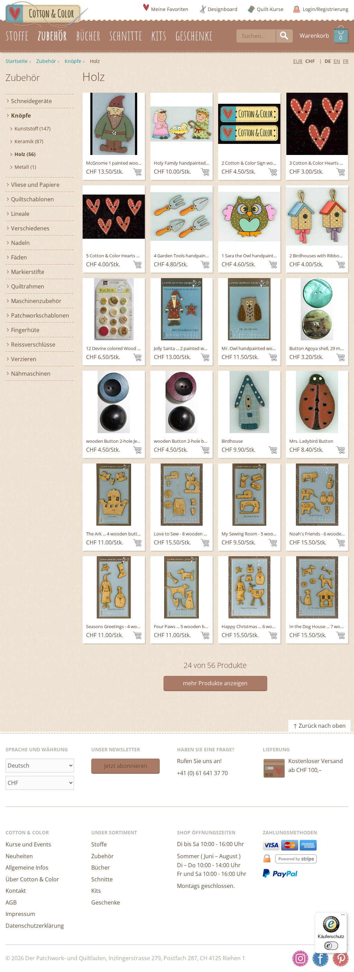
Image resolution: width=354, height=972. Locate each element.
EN (337, 61)
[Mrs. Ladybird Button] (317, 402)
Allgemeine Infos (27, 867)
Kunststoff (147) (32, 128)
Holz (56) (25, 154)
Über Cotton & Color (32, 879)
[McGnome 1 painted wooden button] (114, 124)
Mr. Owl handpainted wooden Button (260, 348)
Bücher (100, 867)
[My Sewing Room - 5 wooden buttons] (249, 495)
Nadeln (20, 243)
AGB (11, 902)
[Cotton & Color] (47, 14)
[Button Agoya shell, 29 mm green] (317, 309)
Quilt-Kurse (270, 9)
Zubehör (46, 61)
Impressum (20, 914)
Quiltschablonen (32, 199)
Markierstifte (27, 272)
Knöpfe (73, 61)
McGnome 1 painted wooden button (123, 163)
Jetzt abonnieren (125, 766)
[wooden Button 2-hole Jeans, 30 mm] (114, 402)
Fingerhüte (25, 330)
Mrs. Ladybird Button (311, 441)
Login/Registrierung (325, 9)
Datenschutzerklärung (35, 925)
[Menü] (343, 916)
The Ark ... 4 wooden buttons (115, 534)
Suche (284, 36)
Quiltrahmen (27, 286)
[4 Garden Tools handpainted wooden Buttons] (181, 216)
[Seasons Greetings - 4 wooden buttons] (114, 587)
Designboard (222, 9)
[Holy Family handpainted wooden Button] (181, 124)
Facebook (320, 958)
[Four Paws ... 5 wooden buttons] (181, 587)
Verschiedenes (30, 228)
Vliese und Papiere (35, 185)
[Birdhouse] (249, 402)
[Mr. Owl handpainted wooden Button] (249, 309)
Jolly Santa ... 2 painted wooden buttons (194, 348)
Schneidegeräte (31, 101)
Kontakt (16, 891)
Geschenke (105, 902)
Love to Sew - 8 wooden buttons (187, 534)
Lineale (20, 214)
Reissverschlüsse (33, 344)
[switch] (331, 946)
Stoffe (99, 844)
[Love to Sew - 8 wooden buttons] (181, 495)
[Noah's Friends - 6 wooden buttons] (317, 495)
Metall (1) (25, 167)
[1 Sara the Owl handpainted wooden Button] (249, 216)
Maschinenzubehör (36, 301)
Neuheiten (19, 856)
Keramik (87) (29, 141)
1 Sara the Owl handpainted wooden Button (267, 256)
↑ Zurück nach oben (319, 726)
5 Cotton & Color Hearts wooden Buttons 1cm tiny (137, 256)
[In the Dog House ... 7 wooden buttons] (317, 587)
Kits (96, 891)
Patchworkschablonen (40, 315)
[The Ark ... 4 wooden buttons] (114, 495)
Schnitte (102, 879)
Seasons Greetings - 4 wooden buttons (125, 626)
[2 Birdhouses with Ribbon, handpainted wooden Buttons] (317, 216)
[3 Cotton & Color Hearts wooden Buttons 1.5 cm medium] (317, 124)
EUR (297, 61)
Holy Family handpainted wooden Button (196, 163)
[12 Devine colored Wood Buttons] (114, 309)
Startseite (17, 61)
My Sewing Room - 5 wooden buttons (260, 534)
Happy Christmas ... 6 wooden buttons (261, 626)
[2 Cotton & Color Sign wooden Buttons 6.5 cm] (249, 124)
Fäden (19, 257)
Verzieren (23, 359)
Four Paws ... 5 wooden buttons (186, 626)
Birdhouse (232, 441)
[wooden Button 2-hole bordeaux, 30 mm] (181, 402)
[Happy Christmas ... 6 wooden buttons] (249, 587)
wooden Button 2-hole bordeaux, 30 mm (195, 441)
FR (345, 61)
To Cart (137, 172)
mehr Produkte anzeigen (215, 683)
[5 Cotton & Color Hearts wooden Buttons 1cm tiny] (114, 216)
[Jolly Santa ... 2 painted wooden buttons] (181, 309)
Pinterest (340, 958)
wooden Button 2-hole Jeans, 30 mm (123, 441)
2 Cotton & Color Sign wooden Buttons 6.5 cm (268, 163)
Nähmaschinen (30, 373)
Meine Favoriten (169, 9)
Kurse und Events (28, 844)
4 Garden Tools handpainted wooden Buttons (201, 256)
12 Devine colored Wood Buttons (120, 348)
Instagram (300, 958)
